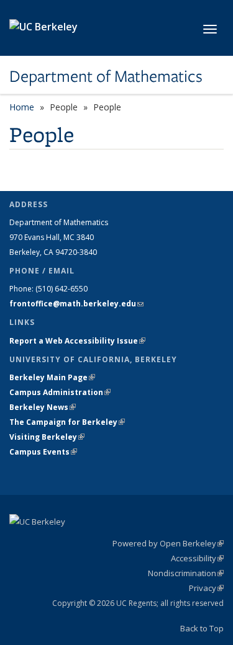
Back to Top (202, 628)
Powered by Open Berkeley (168, 543)
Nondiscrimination (186, 573)
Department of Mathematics (106, 76)
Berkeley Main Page (52, 377)
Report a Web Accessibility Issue (77, 341)
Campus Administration (60, 392)
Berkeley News (42, 407)
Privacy (206, 588)
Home (21, 107)
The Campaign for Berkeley (67, 422)
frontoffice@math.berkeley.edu (76, 303)
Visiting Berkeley (47, 437)
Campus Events (43, 452)
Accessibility (197, 558)
